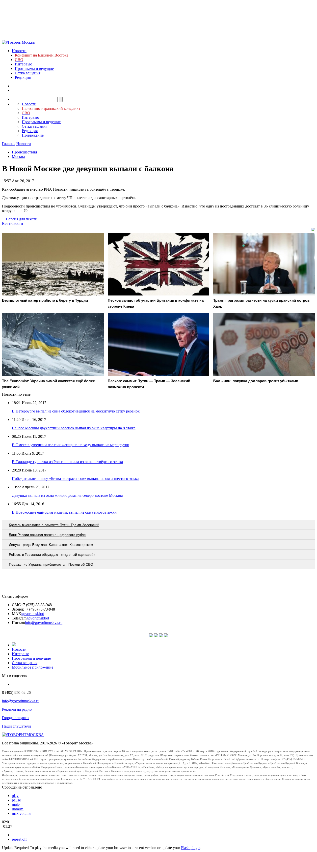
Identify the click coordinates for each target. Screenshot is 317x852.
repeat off (19, 839)
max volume (21, 813)
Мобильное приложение (32, 667)
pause (16, 800)
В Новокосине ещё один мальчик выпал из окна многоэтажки (64, 512)
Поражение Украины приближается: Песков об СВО (51, 564)
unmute (18, 809)
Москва (18, 156)
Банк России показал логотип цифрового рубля (47, 535)
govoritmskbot (32, 614)
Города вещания (15, 718)
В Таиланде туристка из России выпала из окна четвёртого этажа (67, 462)
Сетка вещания (27, 73)
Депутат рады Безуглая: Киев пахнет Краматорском (51, 545)
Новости (19, 51)
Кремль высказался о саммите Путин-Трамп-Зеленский (54, 525)
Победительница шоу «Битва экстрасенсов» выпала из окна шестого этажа (75, 478)
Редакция (23, 77)
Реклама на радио (17, 709)
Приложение (33, 135)
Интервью (23, 64)
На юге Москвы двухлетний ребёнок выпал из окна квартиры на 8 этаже (73, 428)
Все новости (12, 223)
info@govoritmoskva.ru (43, 622)
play (15, 795)
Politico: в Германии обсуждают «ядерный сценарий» (52, 555)
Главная (8, 144)
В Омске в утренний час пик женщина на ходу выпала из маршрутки (70, 445)
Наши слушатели (16, 726)
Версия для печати (21, 219)
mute (16, 804)
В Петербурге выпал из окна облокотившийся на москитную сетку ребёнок (76, 411)
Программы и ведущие (34, 68)
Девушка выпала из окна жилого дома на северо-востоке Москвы (67, 495)
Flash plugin (190, 848)
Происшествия (24, 152)
